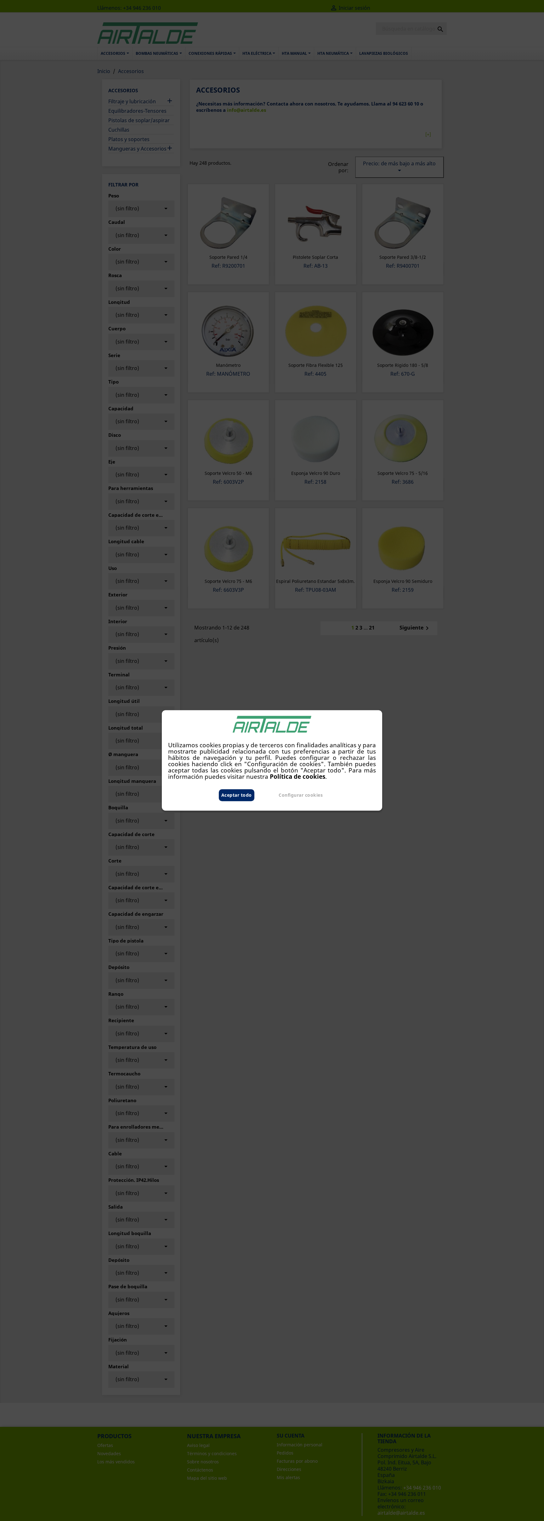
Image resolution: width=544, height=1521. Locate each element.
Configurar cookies (301, 795)
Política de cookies (297, 776)
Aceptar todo (236, 795)
